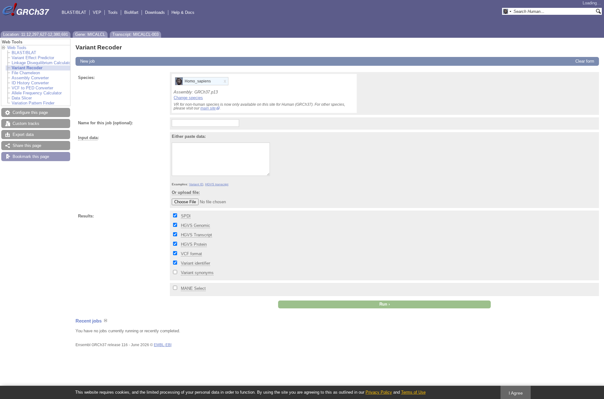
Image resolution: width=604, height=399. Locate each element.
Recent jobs (89, 320)
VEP (97, 12)
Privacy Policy (379, 392)
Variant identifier (195, 263)
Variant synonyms (197, 272)
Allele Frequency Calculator (37, 93)
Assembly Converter (30, 78)
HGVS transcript (216, 184)
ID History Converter (30, 83)
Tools (113, 12)
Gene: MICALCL (90, 34)
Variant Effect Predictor (33, 57)
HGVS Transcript (196, 235)
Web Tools (16, 47)
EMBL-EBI (162, 345)
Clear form (584, 61)
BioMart (131, 12)
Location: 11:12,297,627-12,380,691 (35, 34)
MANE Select (193, 288)
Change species (188, 97)
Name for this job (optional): (105, 123)
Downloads (155, 12)
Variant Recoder (27, 67)
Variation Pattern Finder (33, 103)
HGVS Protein (194, 244)
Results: (86, 216)
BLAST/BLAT (74, 12)
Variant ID (196, 184)
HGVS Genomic (195, 225)
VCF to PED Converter (32, 88)
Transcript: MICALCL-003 (135, 34)
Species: (86, 77)
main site (208, 108)
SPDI (186, 216)
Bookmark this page (31, 156)
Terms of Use (413, 392)
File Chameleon (26, 72)
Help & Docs (182, 12)
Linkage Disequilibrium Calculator (42, 62)
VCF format (191, 253)
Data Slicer (22, 98)
